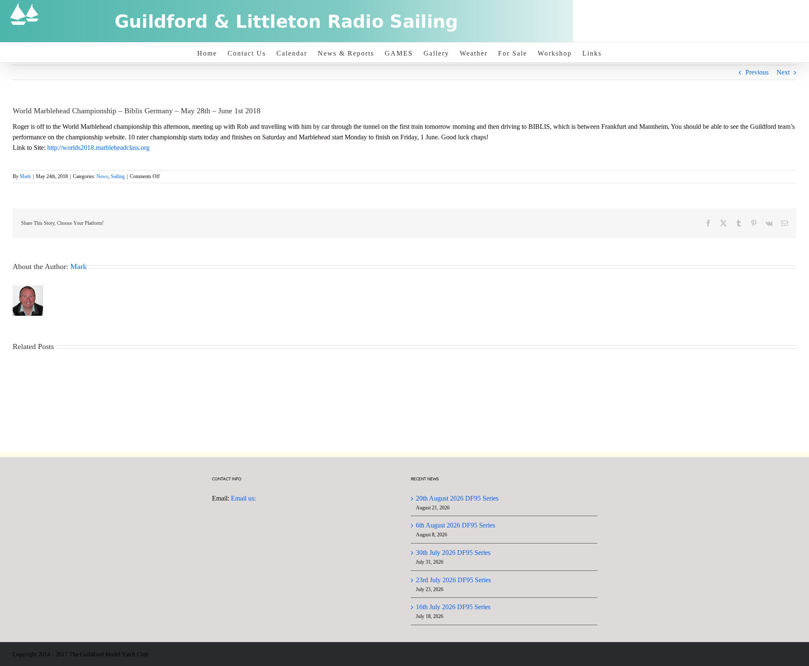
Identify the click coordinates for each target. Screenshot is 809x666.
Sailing (118, 176)
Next (783, 72)
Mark (25, 176)
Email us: (243, 498)
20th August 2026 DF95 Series (457, 498)
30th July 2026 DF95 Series (453, 552)
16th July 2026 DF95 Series (453, 606)
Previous (757, 72)
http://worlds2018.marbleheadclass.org (98, 147)
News (102, 176)
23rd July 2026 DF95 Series (453, 579)
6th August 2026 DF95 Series (455, 525)
